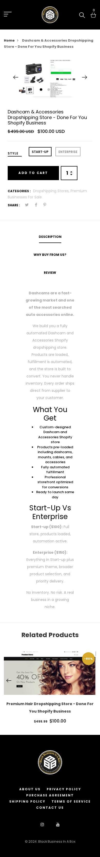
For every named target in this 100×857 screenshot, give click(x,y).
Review (50, 272)
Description (50, 237)
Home (9, 40)
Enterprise (67, 152)
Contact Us (50, 807)
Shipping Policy (27, 801)
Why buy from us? (50, 254)
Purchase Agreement (50, 795)
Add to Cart (33, 173)
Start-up (40, 152)
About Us (30, 789)
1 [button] (41, 90)
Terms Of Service (71, 801)
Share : (14, 205)
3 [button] (57, 90)
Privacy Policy (64, 789)
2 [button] (49, 90)
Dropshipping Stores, (52, 190)
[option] (50, 77)
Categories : (19, 191)
